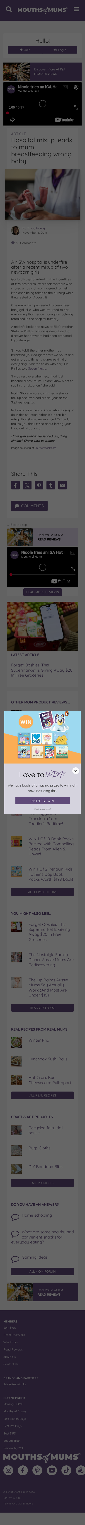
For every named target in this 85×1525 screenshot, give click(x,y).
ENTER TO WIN (43, 801)
